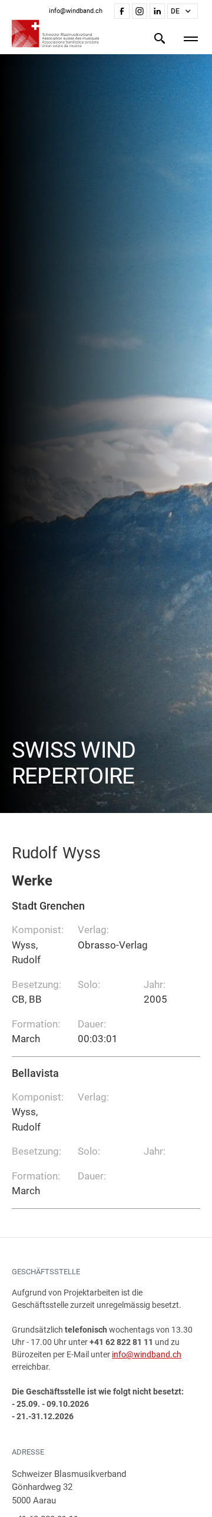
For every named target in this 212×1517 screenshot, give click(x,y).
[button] (182, 11)
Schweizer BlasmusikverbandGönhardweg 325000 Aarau (69, 1487)
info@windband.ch (146, 1354)
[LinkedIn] (157, 11)
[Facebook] (122, 11)
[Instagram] (139, 11)
